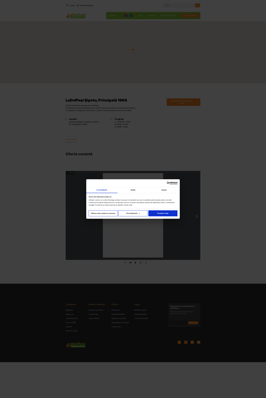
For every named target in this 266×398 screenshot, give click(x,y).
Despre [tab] (164, 190)
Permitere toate (162, 213)
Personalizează (131, 213)
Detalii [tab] (133, 190)
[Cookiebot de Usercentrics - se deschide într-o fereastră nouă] (168, 183)
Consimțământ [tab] (101, 190)
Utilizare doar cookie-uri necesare (103, 213)
